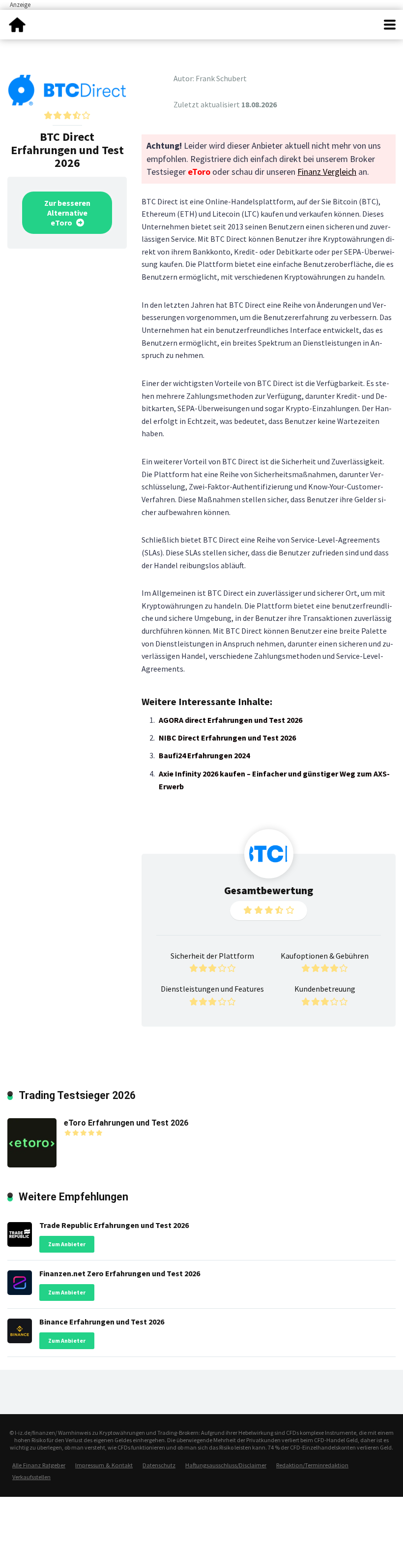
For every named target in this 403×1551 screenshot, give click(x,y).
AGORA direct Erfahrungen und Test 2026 (230, 720)
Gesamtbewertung (268, 890)
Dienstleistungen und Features (212, 989)
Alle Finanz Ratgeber (38, 1465)
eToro (199, 171)
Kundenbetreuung (324, 989)
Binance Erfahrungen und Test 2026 (101, 1321)
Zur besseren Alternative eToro (67, 212)
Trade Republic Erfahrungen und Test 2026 (114, 1225)
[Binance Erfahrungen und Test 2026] (19, 1328)
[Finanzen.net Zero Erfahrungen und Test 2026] (19, 1280)
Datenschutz (159, 1465)
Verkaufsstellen (31, 1477)
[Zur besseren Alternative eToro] (67, 89)
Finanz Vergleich (326, 171)
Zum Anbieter (67, 1244)
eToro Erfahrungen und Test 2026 (126, 1123)
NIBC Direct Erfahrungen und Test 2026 (227, 738)
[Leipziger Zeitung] (17, 23)
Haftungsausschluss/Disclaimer (225, 1465)
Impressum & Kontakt (104, 1465)
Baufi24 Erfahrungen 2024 (204, 755)
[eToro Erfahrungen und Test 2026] (32, 1142)
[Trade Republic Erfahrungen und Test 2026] (19, 1232)
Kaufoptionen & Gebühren (325, 956)
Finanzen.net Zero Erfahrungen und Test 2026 (119, 1273)
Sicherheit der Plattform (212, 956)
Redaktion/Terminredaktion (312, 1465)
